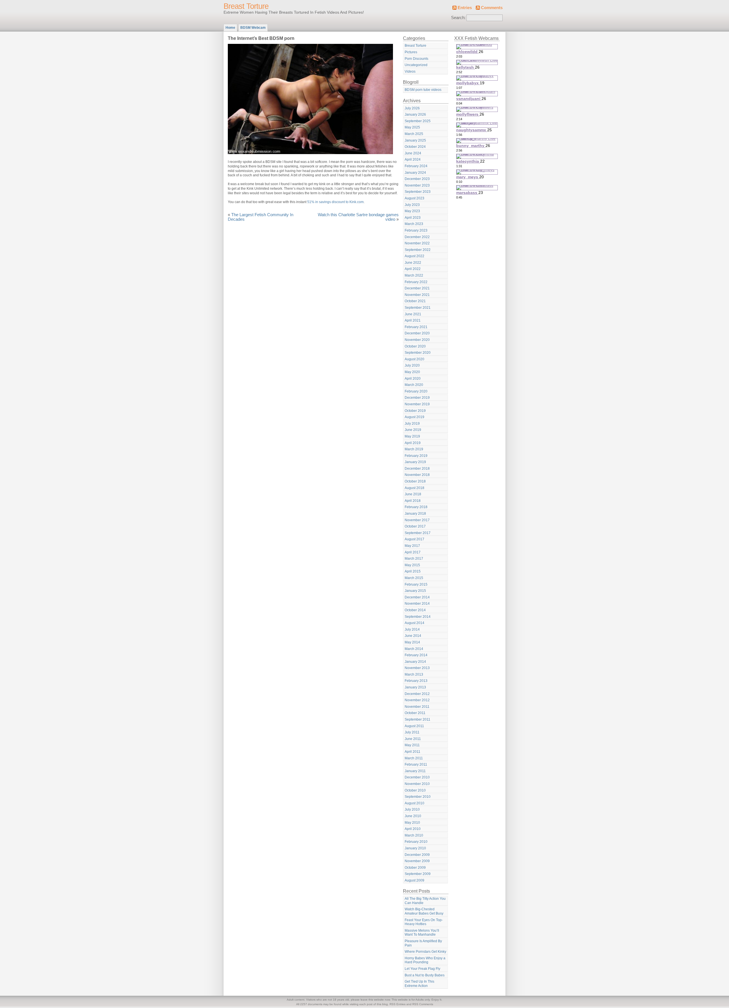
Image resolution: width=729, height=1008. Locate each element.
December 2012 (417, 694)
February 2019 (416, 456)
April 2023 (413, 218)
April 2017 (413, 552)
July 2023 (412, 205)
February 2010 (416, 842)
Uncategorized (416, 65)
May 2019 (412, 436)
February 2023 (416, 230)
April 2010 (413, 829)
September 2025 (418, 121)
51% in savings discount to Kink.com (335, 202)
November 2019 (417, 404)
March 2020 (414, 385)
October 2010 (415, 790)
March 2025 (414, 134)
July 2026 (412, 108)
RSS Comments (422, 1004)
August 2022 (414, 256)
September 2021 (418, 308)
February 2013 (416, 681)
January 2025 (415, 140)
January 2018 (415, 514)
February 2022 (416, 282)
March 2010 (414, 835)
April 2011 (412, 752)
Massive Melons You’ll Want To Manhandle (422, 933)
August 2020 (414, 359)
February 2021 (416, 327)
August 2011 (414, 726)
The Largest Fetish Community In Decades (260, 217)
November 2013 (417, 668)
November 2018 (417, 475)
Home (230, 28)
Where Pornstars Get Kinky (425, 952)
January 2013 (415, 687)
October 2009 (415, 868)
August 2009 (414, 880)
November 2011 (417, 707)
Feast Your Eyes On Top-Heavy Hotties (424, 922)
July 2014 (412, 629)
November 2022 (417, 243)
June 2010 (413, 816)
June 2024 (413, 153)
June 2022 (413, 263)
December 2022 (417, 237)
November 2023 (417, 185)
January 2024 (415, 173)
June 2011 (413, 739)
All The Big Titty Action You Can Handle (425, 901)
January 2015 (415, 591)
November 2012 (417, 700)
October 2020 (415, 346)
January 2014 (415, 662)
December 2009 (417, 855)
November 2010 (417, 784)
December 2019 (417, 398)
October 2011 (415, 713)
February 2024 (416, 166)
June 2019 (413, 430)
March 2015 (414, 578)
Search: (458, 17)
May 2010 (412, 823)
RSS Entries (398, 1004)
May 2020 (412, 372)
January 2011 (415, 771)
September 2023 (418, 192)
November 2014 (417, 604)
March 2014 (414, 649)
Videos (410, 71)
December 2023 (417, 179)
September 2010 (418, 797)
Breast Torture (246, 6)
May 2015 (412, 565)
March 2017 (414, 559)
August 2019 (414, 417)
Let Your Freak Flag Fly (422, 969)
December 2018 (417, 469)
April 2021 (413, 320)
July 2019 (412, 424)
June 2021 (413, 314)
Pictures (411, 52)
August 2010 (414, 803)
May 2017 (412, 546)
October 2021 (415, 301)
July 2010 (412, 809)
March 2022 (414, 275)
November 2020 (417, 340)
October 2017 (415, 526)
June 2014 (413, 636)
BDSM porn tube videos (423, 90)
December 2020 (417, 333)
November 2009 (417, 861)
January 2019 (415, 462)
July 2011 (412, 732)
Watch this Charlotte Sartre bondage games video (358, 217)
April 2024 (413, 159)
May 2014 (412, 642)
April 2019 (413, 443)
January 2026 (415, 114)
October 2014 (415, 610)
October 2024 (415, 147)
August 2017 (414, 539)
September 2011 (417, 719)
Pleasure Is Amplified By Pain (423, 943)
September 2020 (418, 353)
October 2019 (415, 411)
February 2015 (416, 584)
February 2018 (416, 507)
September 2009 (418, 874)
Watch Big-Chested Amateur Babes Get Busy (424, 911)
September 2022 (418, 250)
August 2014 (414, 623)
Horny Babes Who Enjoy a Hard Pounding (425, 960)
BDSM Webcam (253, 28)
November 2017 (417, 520)
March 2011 (414, 758)
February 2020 (416, 391)
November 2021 (417, 295)
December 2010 (417, 777)
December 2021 (417, 288)
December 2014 (417, 597)
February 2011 (416, 764)
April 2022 (413, 269)
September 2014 (418, 617)
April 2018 (413, 501)
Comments (492, 7)
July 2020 (412, 365)
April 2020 (413, 379)
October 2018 (415, 481)
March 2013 (414, 674)
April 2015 (413, 571)
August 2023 (414, 198)
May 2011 (412, 745)
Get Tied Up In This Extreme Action (419, 984)
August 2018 (414, 488)
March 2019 (414, 449)
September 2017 (418, 533)
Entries (465, 7)
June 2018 (413, 494)
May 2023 (412, 211)
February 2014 (416, 655)
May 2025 (412, 127)
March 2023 (414, 224)
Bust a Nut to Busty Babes (425, 975)
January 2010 (415, 848)
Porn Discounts (416, 59)
